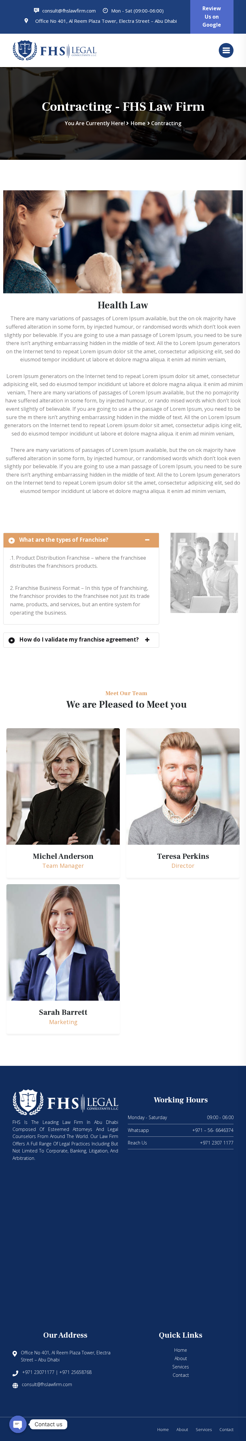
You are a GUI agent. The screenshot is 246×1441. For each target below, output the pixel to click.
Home (138, 123)
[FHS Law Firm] (54, 49)
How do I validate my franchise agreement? (79, 639)
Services (180, 1367)
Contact (181, 1375)
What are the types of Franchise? (63, 539)
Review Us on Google (211, 16)
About (181, 1358)
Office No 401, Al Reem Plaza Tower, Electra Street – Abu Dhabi (105, 21)
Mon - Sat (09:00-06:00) (137, 10)
